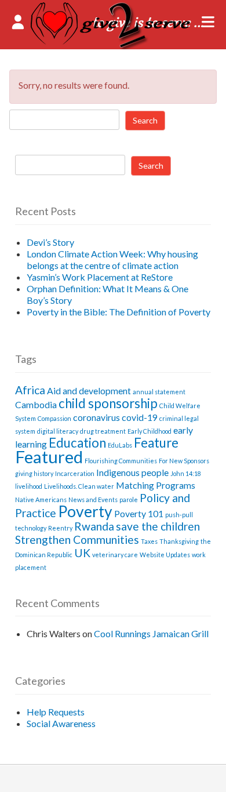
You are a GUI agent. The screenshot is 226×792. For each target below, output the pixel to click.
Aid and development (89, 390)
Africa (30, 390)
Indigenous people (132, 472)
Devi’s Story (50, 242)
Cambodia (36, 404)
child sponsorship (108, 403)
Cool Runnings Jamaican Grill (151, 633)
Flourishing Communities (121, 460)
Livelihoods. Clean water (79, 486)
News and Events (93, 499)
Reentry (60, 528)
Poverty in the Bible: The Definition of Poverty (118, 311)
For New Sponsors (184, 460)
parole (128, 499)
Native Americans (41, 499)
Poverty (85, 511)
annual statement (159, 391)
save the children (158, 526)
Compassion (54, 418)
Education (77, 443)
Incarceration (74, 473)
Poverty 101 (138, 513)
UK (82, 553)
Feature (156, 443)
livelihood (28, 486)
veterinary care (115, 554)
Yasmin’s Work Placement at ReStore (100, 276)
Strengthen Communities (77, 539)
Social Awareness (61, 723)
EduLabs (120, 445)
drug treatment (103, 431)
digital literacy (57, 431)
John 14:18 (185, 473)
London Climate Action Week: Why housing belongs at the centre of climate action (112, 259)
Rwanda (94, 526)
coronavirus (96, 417)
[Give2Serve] (113, 45)
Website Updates (165, 554)
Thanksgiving (179, 541)
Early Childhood (149, 431)
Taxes (149, 541)
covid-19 (140, 417)
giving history (34, 473)
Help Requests (56, 711)
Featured (49, 456)
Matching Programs (155, 485)
